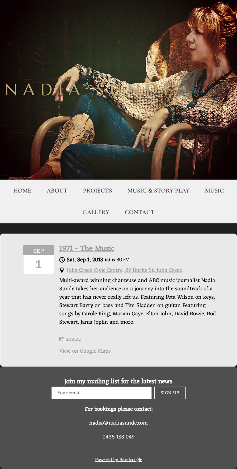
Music (214, 190)
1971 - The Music (86, 249)
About (57, 190)
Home (22, 190)
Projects (97, 190)
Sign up (170, 393)
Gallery (95, 212)
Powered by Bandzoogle (118, 460)
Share (73, 339)
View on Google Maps (85, 351)
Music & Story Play (158, 190)
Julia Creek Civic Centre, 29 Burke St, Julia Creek (124, 270)
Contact (140, 212)
